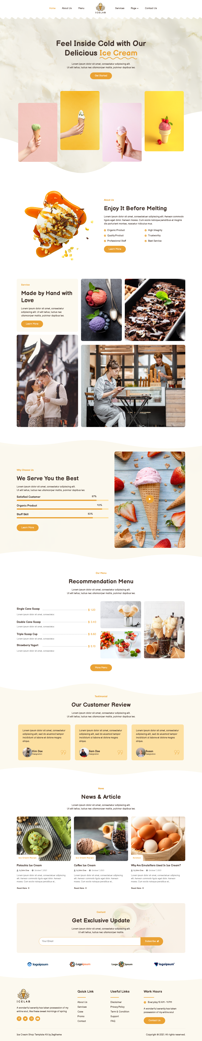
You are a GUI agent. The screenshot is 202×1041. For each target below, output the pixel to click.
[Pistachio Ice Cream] (44, 839)
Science (137, 858)
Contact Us (151, 8)
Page (133, 8)
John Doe (25, 870)
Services (119, 8)
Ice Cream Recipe (27, 858)
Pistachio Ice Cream (29, 865)
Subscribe (150, 941)
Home (52, 8)
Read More (22, 888)
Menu (81, 8)
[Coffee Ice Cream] (101, 839)
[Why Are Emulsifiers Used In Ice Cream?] (158, 839)
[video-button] (150, 499)
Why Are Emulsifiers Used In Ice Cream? (156, 865)
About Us (67, 8)
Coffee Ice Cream (85, 865)
